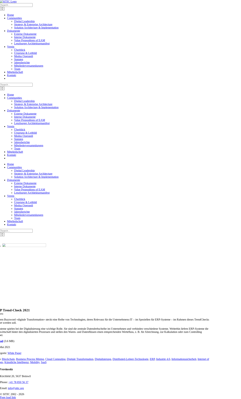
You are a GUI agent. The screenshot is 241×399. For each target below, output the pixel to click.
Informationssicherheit (183, 359)
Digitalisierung (103, 359)
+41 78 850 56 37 (18, 382)
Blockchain (8, 359)
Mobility (35, 362)
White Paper (14, 353)
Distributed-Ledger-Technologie (130, 359)
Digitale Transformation (80, 359)
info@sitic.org (16, 388)
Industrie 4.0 (163, 359)
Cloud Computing (55, 359)
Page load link (8, 397)
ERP (152, 359)
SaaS (44, 362)
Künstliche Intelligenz (16, 362)
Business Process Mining (30, 359)
